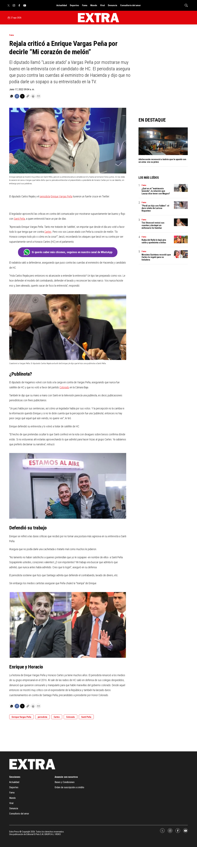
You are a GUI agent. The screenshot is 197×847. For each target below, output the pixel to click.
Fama (84, 5)
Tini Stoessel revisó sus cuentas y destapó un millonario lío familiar (153, 225)
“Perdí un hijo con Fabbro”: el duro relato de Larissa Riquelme (155, 208)
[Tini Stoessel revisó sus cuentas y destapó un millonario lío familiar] (181, 222)
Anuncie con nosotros (66, 776)
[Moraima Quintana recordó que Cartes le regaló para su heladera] (181, 254)
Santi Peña (19, 218)
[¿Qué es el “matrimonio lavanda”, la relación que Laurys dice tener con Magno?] (181, 188)
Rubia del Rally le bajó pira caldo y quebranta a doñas (154, 241)
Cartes (47, 231)
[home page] (98, 17)
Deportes (74, 5)
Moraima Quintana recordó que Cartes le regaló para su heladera (156, 257)
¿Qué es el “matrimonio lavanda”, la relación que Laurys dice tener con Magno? (156, 191)
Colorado (64, 387)
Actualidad (61, 5)
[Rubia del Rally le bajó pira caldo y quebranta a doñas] (181, 239)
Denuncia (112, 5)
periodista (45, 196)
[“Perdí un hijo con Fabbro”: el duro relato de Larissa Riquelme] (181, 205)
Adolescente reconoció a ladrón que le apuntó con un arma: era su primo (162, 160)
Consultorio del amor (130, 5)
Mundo (93, 5)
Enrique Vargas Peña (61, 196)
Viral (102, 5)
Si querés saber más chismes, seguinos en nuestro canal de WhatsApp (72, 252)
